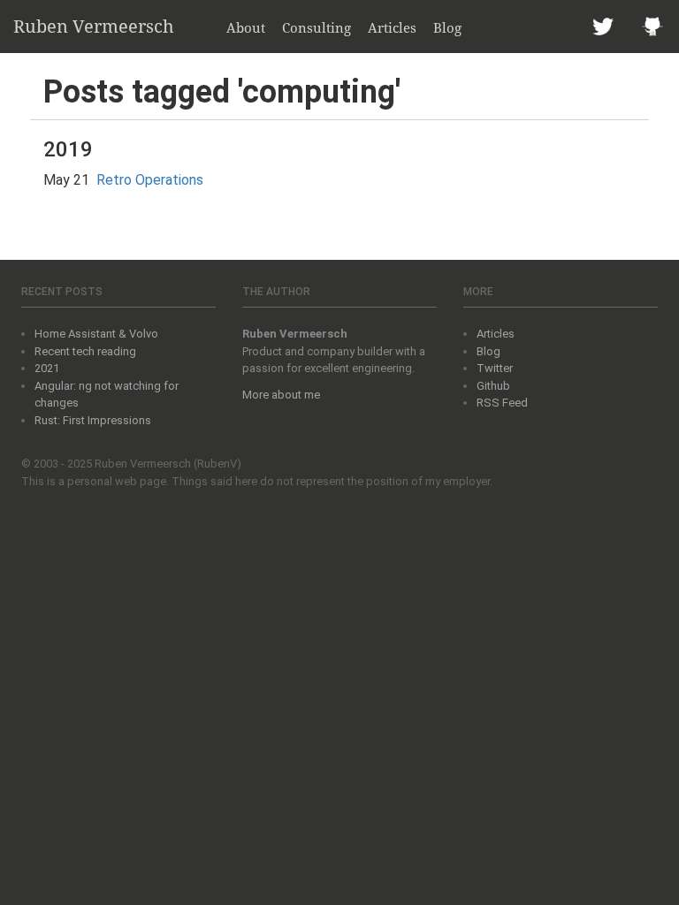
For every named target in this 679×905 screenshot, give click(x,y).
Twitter (495, 368)
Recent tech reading (85, 351)
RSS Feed (502, 402)
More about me (281, 394)
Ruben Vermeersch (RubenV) (168, 463)
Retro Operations (149, 179)
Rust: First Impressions (92, 420)
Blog (447, 27)
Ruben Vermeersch (93, 26)
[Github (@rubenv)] (652, 26)
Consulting (316, 27)
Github (493, 385)
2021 (46, 368)
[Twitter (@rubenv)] (603, 26)
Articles (392, 27)
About (245, 27)
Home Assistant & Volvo (96, 333)
